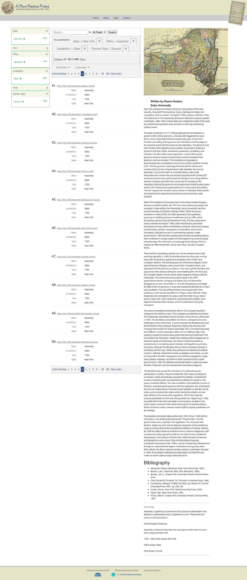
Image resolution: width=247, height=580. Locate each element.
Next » (83, 59)
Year (15, 47)
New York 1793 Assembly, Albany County (76, 86)
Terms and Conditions (152, 570)
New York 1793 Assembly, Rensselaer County (78, 313)
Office (15, 54)
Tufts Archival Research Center (126, 570)
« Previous (58, 59)
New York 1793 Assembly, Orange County (76, 257)
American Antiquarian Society (98, 570)
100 (107, 73)
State (15, 30)
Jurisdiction (18, 70)
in (90, 32)
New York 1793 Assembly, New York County (77, 228)
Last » (119, 73)
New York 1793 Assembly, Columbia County (77, 114)
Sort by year (61, 67)
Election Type (19, 93)
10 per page (81, 67)
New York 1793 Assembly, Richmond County (77, 342)
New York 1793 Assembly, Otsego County (76, 285)
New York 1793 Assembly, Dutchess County (77, 143)
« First (54, 73)
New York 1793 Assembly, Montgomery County (78, 200)
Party (15, 87)
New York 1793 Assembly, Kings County (75, 171)
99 (103, 73)
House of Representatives (156, 517)
